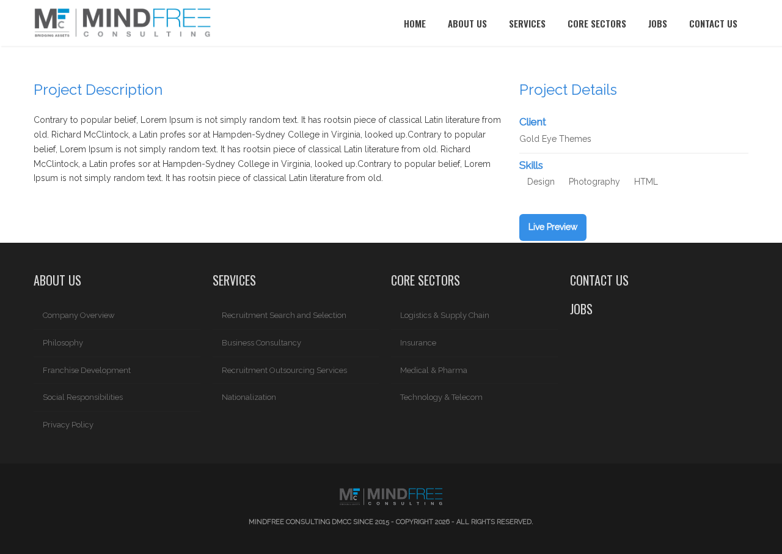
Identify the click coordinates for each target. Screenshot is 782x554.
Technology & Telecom (441, 397)
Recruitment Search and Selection (284, 315)
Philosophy (63, 342)
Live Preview (552, 227)
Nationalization (249, 397)
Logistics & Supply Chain (444, 315)
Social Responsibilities (83, 397)
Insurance (418, 342)
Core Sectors (597, 23)
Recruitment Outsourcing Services (284, 370)
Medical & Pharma (433, 370)
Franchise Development (87, 370)
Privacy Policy (68, 424)
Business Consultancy (261, 342)
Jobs (657, 23)
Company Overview (79, 315)
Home (415, 23)
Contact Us (713, 23)
